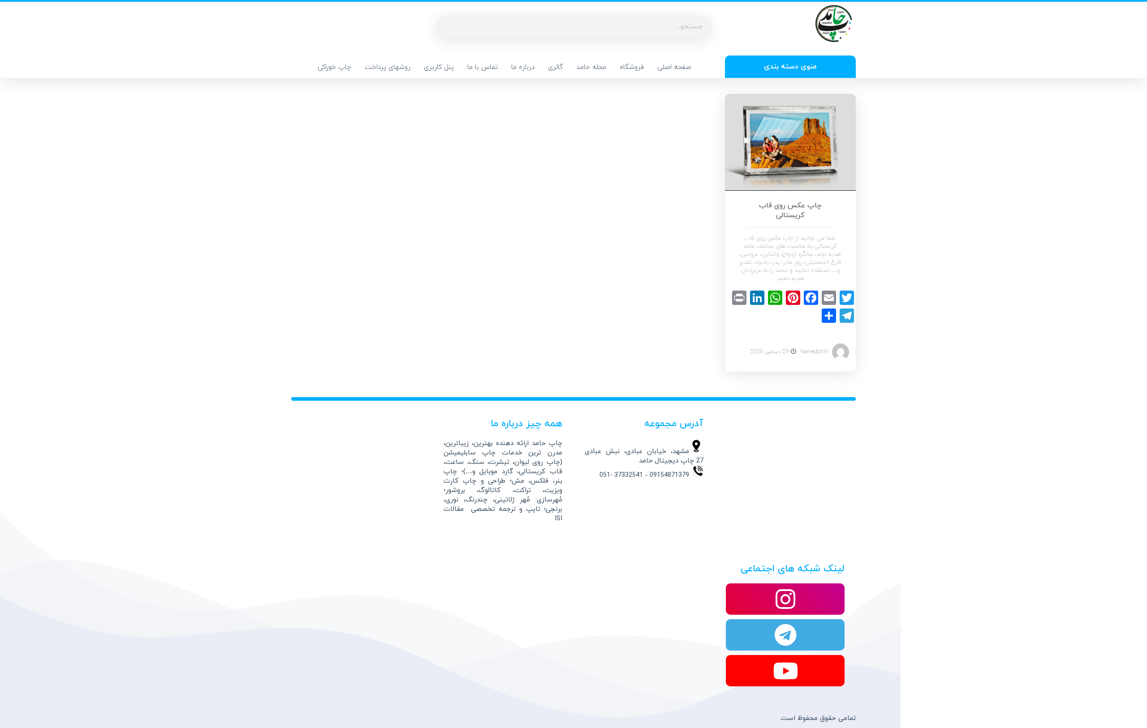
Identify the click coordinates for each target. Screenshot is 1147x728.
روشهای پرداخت (387, 67)
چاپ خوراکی (334, 67)
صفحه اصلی (674, 67)
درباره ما (523, 67)
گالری (555, 67)
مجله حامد (591, 67)
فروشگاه (632, 67)
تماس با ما (482, 67)
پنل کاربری (439, 67)
